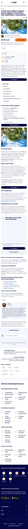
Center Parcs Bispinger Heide (9, 281)
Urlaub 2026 (4, 374)
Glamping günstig (7, 422)
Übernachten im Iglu (8, 398)
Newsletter (24, 260)
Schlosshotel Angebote (21, 398)
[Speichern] (23, 17)
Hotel (5, 6)
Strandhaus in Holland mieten (9, 393)
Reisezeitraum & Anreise (9, 96)
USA (11, 374)
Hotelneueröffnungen (22, 393)
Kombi (9, 367)
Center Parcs (4, 68)
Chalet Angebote (7, 417)
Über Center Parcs (7, 91)
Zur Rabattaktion (14, 125)
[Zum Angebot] (14, 232)
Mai (11, 370)
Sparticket (8, 212)
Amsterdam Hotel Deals (8, 460)
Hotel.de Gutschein (8, 441)
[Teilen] (26, 17)
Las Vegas (16, 367)
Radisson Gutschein (8, 436)
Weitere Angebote (14, 252)
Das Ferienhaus (6, 89)
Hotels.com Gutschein (21, 431)
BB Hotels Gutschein (8, 431)
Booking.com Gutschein (22, 436)
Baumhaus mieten (8, 412)
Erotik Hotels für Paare (8, 402)
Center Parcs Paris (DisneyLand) (10, 285)
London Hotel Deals (22, 455)
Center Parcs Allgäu (7, 283)
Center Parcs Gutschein (8, 288)
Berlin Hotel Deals (21, 451)
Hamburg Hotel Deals (9, 451)
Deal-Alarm (16, 260)
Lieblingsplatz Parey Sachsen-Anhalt (11, 286)
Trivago (17, 370)
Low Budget (4, 370)
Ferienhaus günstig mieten (22, 412)
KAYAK (3, 367)
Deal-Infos (5, 86)
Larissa (8, 35)
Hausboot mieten (21, 417)
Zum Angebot (21, 40)
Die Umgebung (6, 93)
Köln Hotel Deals (8, 455)
